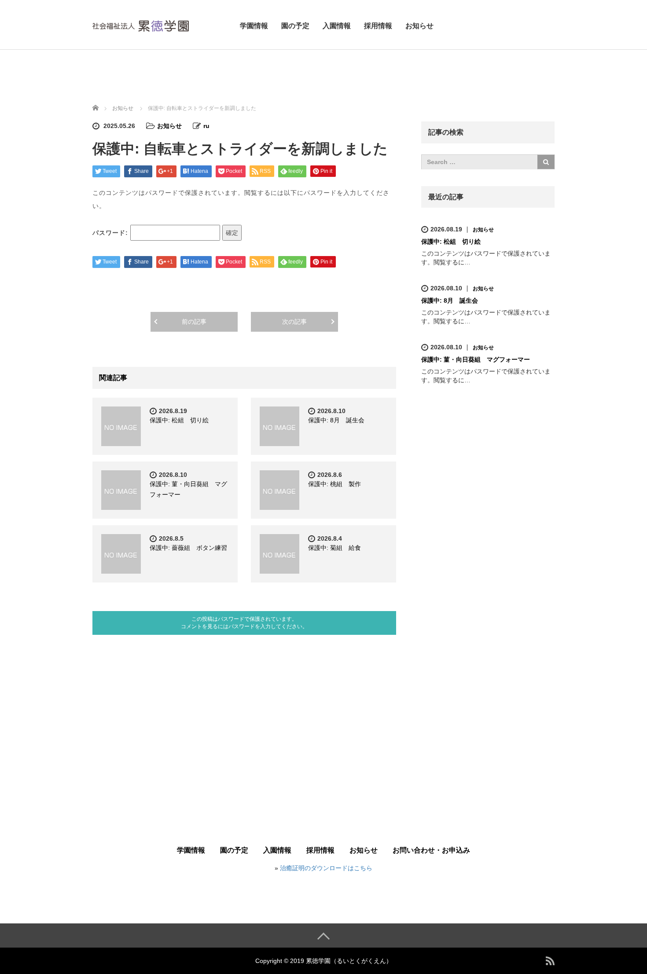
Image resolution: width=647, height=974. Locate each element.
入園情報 (337, 25)
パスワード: (111, 232)
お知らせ (419, 25)
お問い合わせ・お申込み (431, 850)
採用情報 (378, 25)
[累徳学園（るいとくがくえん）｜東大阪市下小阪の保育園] (140, 24)
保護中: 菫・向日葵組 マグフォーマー (475, 359)
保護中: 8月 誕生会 (336, 420)
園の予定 (295, 25)
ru (206, 125)
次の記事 (294, 321)
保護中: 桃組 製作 (334, 483)
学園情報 (254, 25)
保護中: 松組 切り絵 (179, 420)
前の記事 (194, 321)
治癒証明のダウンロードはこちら (326, 867)
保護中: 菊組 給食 (334, 547)
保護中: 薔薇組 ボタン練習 (188, 547)
